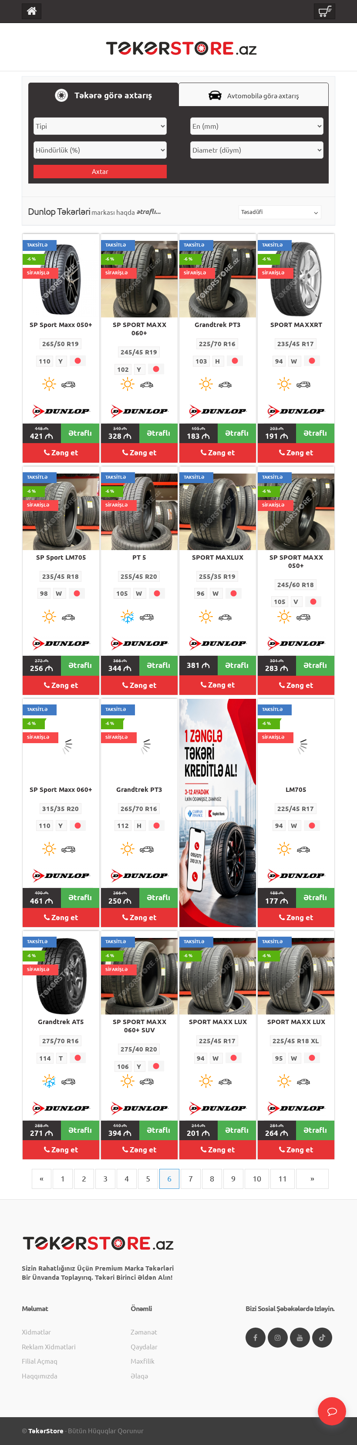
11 (282, 1178)
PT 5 (139, 557)
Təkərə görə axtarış (112, 95)
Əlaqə (139, 1376)
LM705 (296, 789)
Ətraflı (80, 433)
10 (257, 1178)
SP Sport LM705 (61, 557)
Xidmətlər (36, 1332)
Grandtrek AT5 (61, 1021)
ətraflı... (148, 211)
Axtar (100, 171)
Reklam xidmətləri (49, 1347)
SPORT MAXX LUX (218, 1021)
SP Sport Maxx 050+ (61, 324)
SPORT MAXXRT (296, 324)
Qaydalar (144, 1347)
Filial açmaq (39, 1361)
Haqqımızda (39, 1376)
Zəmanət (144, 1332)
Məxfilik (143, 1361)
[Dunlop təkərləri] (61, 411)
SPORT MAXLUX (217, 557)
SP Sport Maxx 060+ (61, 789)
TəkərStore (46, 1431)
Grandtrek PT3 (218, 324)
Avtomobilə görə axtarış (262, 96)
